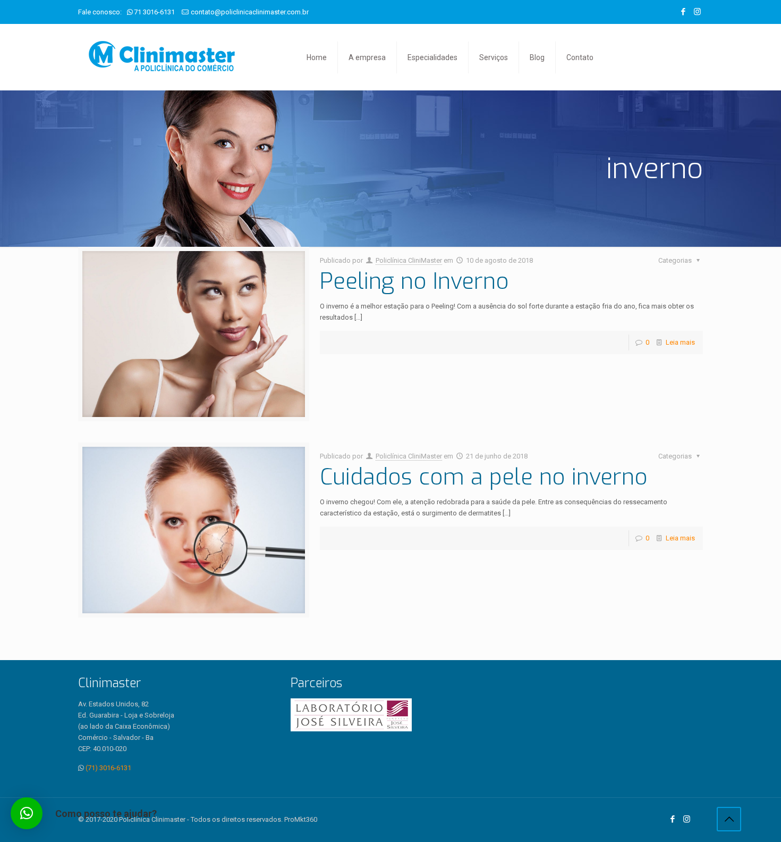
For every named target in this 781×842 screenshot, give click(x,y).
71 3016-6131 (154, 12)
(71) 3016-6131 (108, 768)
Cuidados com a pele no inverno (484, 477)
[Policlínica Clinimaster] (162, 57)
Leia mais (680, 342)
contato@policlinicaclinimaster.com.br (250, 12)
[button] (27, 813)
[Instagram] (697, 11)
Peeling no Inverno (414, 281)
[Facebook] (683, 11)
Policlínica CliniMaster (409, 260)
